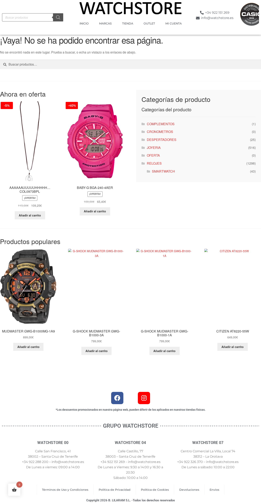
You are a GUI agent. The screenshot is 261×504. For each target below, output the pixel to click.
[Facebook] (117, 398)
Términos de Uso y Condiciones (65, 490)
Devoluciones (189, 490)
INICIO (84, 23)
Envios (214, 490)
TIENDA (127, 23)
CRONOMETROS (160, 131)
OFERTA (153, 155)
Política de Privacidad (114, 490)
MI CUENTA (173, 23)
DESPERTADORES (161, 139)
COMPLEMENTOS (161, 124)
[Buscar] (58, 17)
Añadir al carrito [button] (30, 215)
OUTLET (149, 23)
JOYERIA (154, 147)
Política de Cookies (155, 490)
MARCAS (105, 23)
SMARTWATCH (163, 171)
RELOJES (154, 163)
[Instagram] (144, 398)
